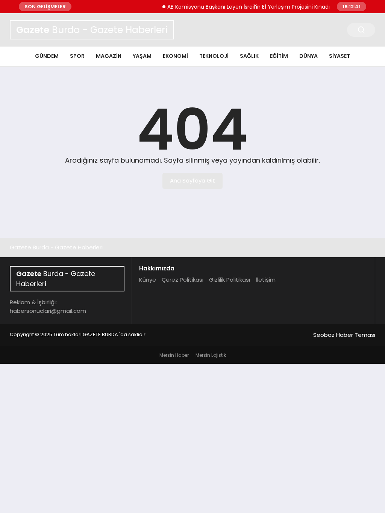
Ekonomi (175, 56)
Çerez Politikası (182, 280)
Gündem (47, 56)
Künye (147, 280)
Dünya (308, 56)
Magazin (108, 56)
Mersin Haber (174, 355)
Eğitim (279, 56)
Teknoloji (214, 56)
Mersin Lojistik (211, 355)
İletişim (266, 280)
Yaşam (142, 56)
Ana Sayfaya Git (192, 180)
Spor (77, 56)
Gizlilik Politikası (229, 280)
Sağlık (249, 56)
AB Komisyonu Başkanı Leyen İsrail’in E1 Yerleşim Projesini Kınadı (244, 7)
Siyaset (339, 56)
